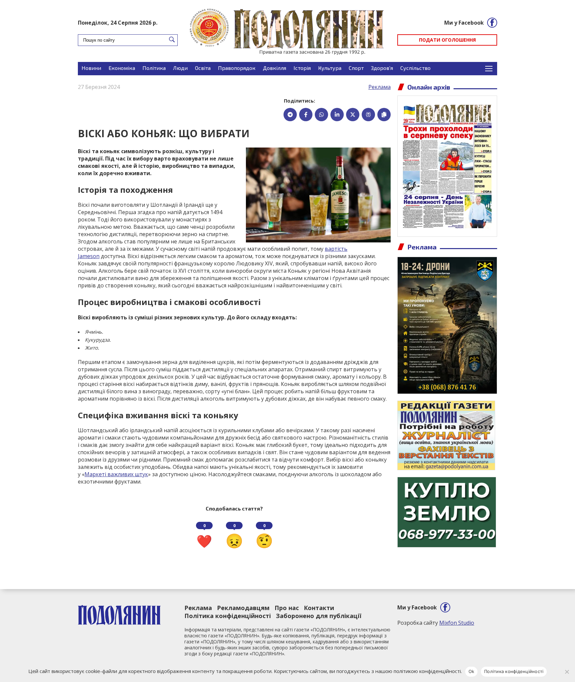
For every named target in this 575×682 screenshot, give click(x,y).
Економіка (121, 68)
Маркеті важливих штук (116, 474)
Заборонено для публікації (318, 616)
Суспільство (415, 68)
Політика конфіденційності (227, 616)
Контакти (319, 608)
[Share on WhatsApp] (321, 114)
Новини (91, 68)
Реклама (379, 87)
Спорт (356, 68)
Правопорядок (237, 68)
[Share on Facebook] (305, 114)
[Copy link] (384, 114)
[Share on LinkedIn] (337, 114)
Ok (472, 671)
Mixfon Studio (456, 622)
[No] (566, 671)
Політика (154, 68)
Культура (329, 68)
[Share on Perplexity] (368, 114)
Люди (180, 68)
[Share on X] (352, 114)
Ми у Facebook (464, 22)
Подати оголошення (447, 40)
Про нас (287, 608)
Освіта (203, 68)
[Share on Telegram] (290, 114)
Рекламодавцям (243, 608)
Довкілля (274, 68)
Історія (302, 68)
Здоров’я (382, 68)
